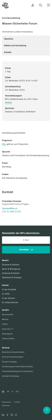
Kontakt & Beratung (10, 376)
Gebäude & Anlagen (12, 277)
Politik (4, 324)
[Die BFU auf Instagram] (12, 414)
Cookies (17, 402)
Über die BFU (7, 314)
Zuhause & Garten (11, 273)
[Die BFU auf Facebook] (7, 415)
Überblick (8, 39)
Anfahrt (8, 102)
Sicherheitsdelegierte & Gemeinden (17, 371)
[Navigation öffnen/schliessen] (48, 5)
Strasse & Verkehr (10, 264)
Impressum (6, 405)
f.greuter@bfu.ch (9, 208)
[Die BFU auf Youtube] (16, 415)
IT (12, 391)
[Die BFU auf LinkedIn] (3, 414)
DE (3, 391)
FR (8, 391)
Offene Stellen (8, 338)
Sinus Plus (6, 329)
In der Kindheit (9, 289)
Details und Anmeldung (15, 45)
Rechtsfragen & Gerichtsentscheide (17, 366)
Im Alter (6, 293)
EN (17, 391)
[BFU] (5, 5)
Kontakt (7, 52)
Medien (5, 319)
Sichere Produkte (9, 362)
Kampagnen (7, 334)
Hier (4, 144)
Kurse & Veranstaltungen (12, 357)
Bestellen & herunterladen (13, 352)
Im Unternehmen (10, 302)
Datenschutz (6, 402)
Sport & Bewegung (11, 269)
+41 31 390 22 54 (11, 211)
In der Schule (8, 298)
